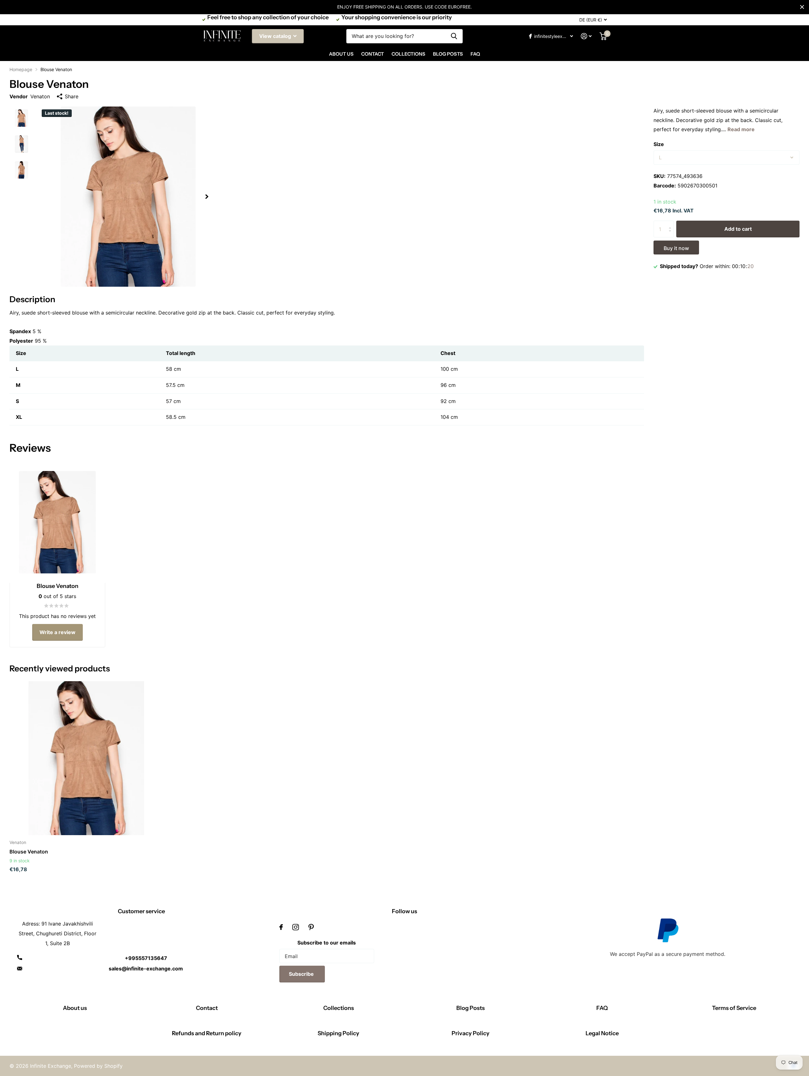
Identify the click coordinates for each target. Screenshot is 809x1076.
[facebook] (281, 927)
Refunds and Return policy (206, 1033)
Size (659, 144)
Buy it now (676, 248)
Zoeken (454, 36)
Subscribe (302, 974)
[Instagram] (295, 927)
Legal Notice (602, 1033)
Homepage (20, 69)
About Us (341, 54)
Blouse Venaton (28, 851)
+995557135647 (146, 958)
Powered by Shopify (98, 1066)
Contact (372, 54)
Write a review (58, 632)
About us (75, 1008)
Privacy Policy (471, 1033)
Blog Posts (448, 54)
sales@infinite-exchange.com (146, 968)
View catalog (275, 36)
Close (802, 7)
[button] (207, 196)
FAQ (475, 54)
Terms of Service (734, 1008)
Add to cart (738, 229)
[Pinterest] (311, 927)
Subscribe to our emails (326, 942)
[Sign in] (586, 36)
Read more (741, 129)
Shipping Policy (338, 1033)
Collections (408, 54)
